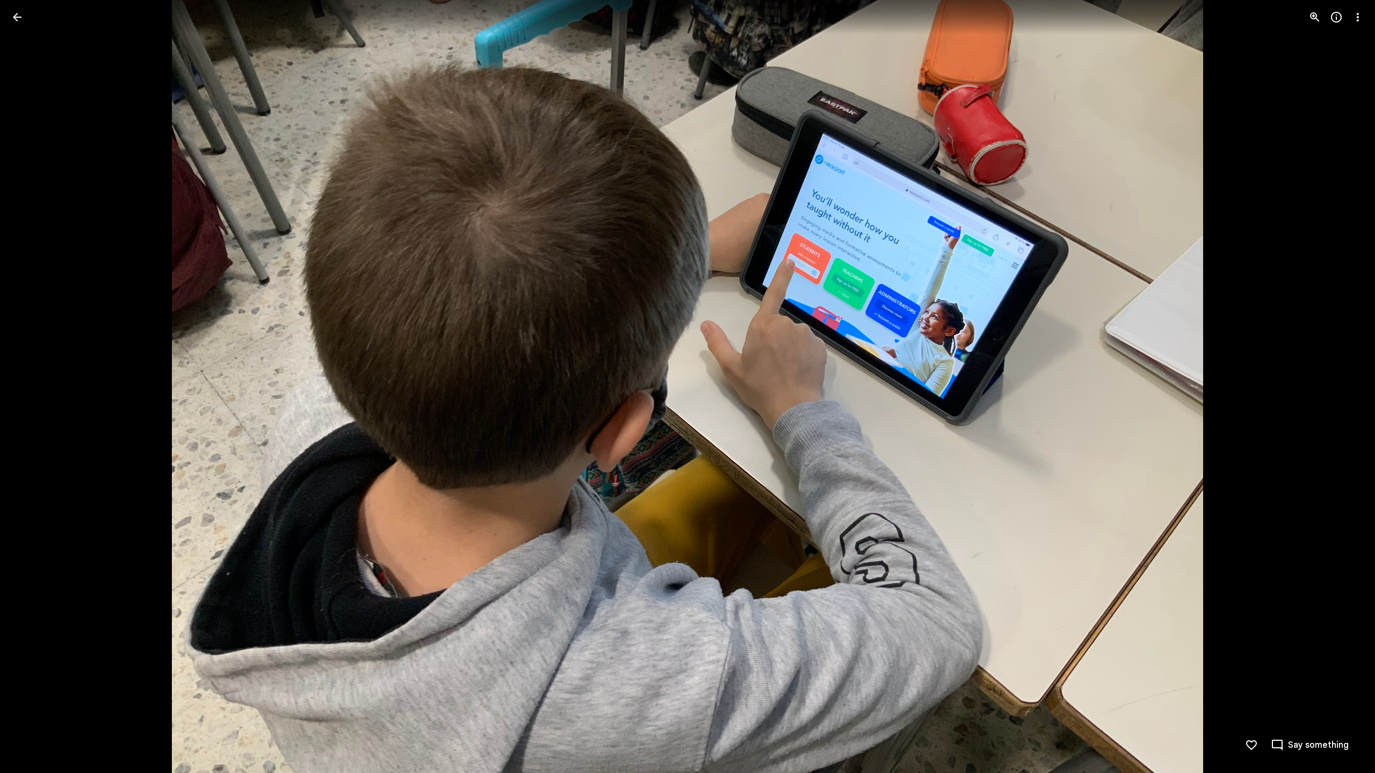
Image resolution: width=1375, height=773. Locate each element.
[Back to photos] (17, 17)
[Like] (1251, 745)
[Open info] (1336, 17)
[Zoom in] (1315, 17)
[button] (30, 386)
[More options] (1358, 17)
